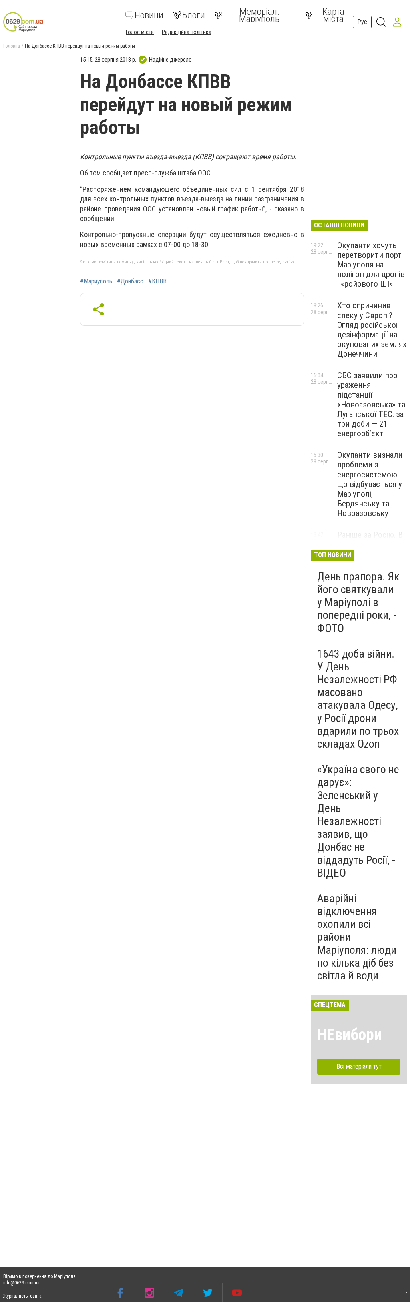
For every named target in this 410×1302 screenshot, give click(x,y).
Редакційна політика (186, 32)
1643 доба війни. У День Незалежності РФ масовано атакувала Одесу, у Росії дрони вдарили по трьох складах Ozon (358, 698)
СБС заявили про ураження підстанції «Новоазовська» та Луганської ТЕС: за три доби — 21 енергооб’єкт (371, 404)
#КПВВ (157, 281)
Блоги (193, 15)
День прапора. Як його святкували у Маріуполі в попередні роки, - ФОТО (358, 602)
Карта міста (333, 15)
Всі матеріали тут (359, 1066)
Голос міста (140, 32)
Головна (11, 46)
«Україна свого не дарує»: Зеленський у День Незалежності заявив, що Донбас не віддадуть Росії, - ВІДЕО (358, 821)
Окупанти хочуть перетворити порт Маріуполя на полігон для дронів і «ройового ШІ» (371, 265)
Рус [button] (362, 22)
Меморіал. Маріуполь (259, 15)
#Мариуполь (96, 281)
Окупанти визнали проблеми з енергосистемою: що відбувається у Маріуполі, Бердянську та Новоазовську (369, 484)
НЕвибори (349, 1034)
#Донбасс (130, 281)
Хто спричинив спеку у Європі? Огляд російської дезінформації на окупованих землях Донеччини (371, 330)
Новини (149, 15)
